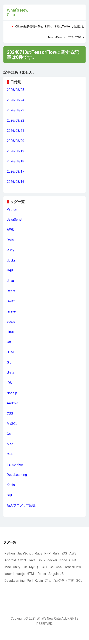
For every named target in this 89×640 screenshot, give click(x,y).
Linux (10, 332)
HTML (11, 352)
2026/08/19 (15, 151)
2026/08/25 (15, 90)
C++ (10, 454)
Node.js (12, 393)
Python (12, 209)
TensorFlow (15, 464)
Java (10, 281)
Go (9, 434)
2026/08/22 (15, 120)
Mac (10, 444)
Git (9, 362)
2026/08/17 (15, 171)
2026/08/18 (15, 161)
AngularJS (56, 574)
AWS (10, 230)
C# (9, 342)
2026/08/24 (15, 100)
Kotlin (11, 485)
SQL (10, 495)
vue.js (11, 321)
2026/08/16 (15, 181)
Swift (11, 301)
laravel (11, 311)
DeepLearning (17, 474)
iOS (9, 383)
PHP (10, 270)
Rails (10, 240)
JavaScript (14, 219)
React (11, 291)
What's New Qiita (18, 12)
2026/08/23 (15, 110)
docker (12, 260)
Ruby (10, 250)
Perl (30, 580)
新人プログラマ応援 (21, 505)
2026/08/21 (15, 130)
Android (12, 403)
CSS (10, 413)
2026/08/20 (15, 141)
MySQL (12, 423)
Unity (10, 372)
